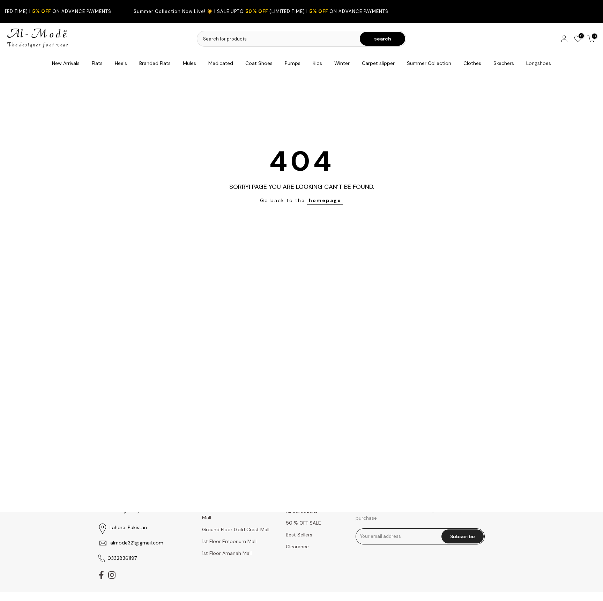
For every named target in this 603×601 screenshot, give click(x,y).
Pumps (292, 63)
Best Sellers (299, 535)
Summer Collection (429, 63)
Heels (121, 63)
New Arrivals (66, 63)
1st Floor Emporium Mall (229, 541)
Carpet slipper (378, 63)
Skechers (503, 63)
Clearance (297, 546)
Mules (189, 63)
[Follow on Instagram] (112, 575)
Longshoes (538, 63)
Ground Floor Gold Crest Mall (235, 529)
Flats (97, 63)
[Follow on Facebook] (101, 575)
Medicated (220, 63)
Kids (317, 63)
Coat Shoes (259, 63)
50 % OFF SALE (303, 523)
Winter (342, 63)
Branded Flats (155, 63)
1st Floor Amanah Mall (227, 553)
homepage (325, 200)
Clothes (472, 63)
